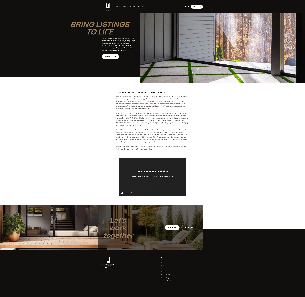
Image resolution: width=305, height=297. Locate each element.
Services (132, 6)
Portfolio (140, 6)
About (125, 6)
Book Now (197, 6)
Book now (172, 227)
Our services (189, 227)
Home (118, 6)
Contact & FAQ (166, 275)
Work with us (110, 56)
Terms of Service (166, 281)
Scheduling (165, 278)
